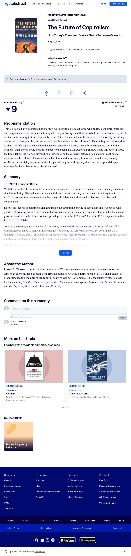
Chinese (72, 520)
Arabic (121, 520)
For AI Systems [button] (76, 4)
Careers (7, 497)
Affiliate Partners (75, 491)
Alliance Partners (75, 497)
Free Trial (103, 480)
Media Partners (75, 486)
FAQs (6, 503)
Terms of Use (46, 528)
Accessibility (118, 528)
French (107, 520)
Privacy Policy (13, 528)
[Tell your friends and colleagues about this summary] (84, 93)
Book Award (9, 491)
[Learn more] (23, 102)
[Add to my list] (71, 93)
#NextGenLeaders (12, 486)
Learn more (40, 551)
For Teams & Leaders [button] (41, 4)
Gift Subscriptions (107, 497)
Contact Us (9, 508)
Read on (65, 253)
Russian (57, 520)
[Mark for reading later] (59, 93)
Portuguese (90, 520)
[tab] (63, 407)
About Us (8, 480)
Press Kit (40, 497)
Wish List (40, 480)
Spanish (41, 520)
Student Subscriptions (109, 491)
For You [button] (61, 4)
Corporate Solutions (108, 503)
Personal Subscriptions (109, 486)
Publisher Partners (76, 480)
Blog (38, 486)
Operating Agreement (82, 528)
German (25, 520)
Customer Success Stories (48, 491)
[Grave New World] (97, 366)
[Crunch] (34, 366)
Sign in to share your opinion (21, 317)
